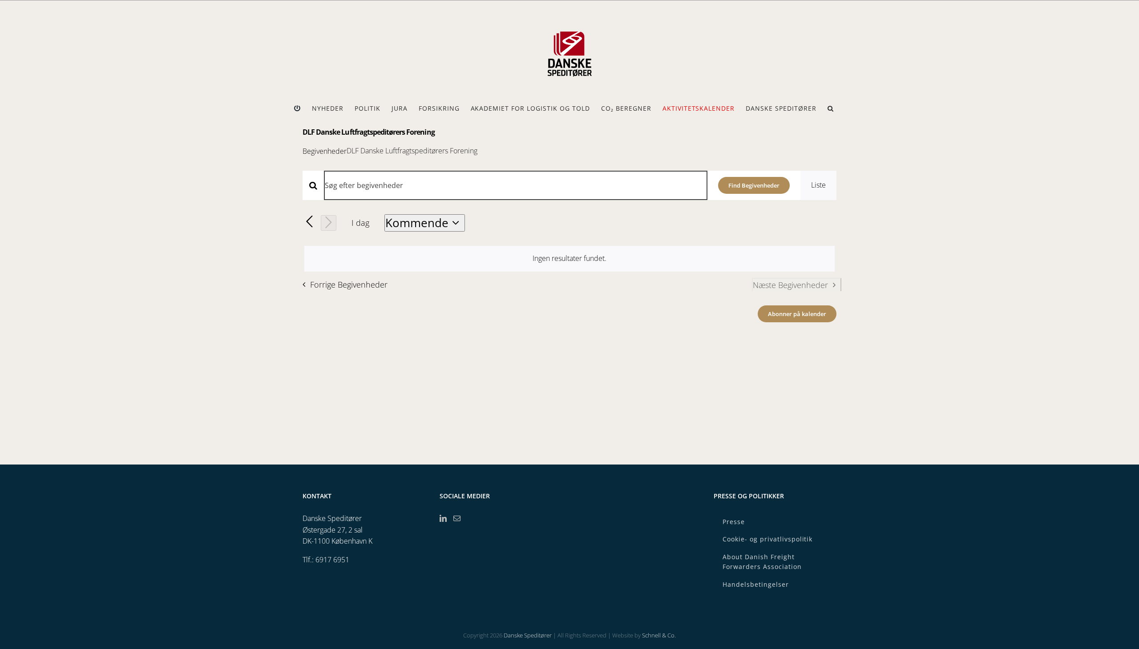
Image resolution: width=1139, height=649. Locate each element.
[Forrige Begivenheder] (309, 222)
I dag (360, 222)
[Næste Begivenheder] (328, 223)
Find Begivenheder (754, 185)
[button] (831, 108)
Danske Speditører (528, 635)
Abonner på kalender (797, 313)
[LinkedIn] (443, 518)
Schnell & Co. (659, 635)
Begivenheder (325, 151)
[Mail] (456, 518)
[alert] (569, 259)
